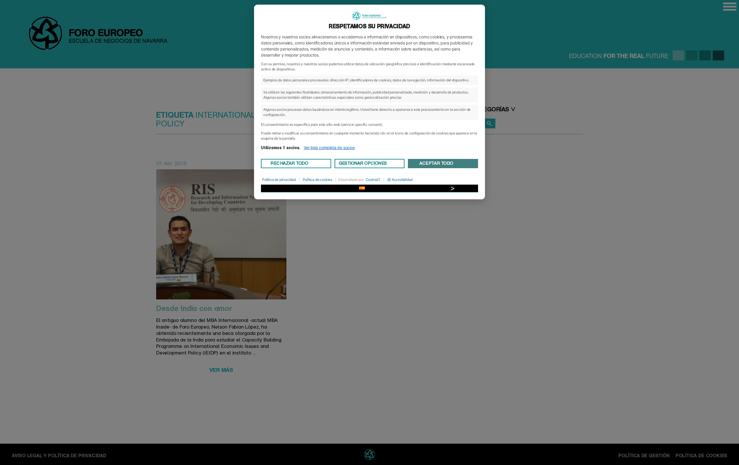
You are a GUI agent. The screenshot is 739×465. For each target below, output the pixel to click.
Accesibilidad (402, 179)
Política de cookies (317, 179)
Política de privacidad (279, 179)
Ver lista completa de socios (329, 147)
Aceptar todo (436, 163)
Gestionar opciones (363, 163)
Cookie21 (373, 179)
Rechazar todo (289, 163)
